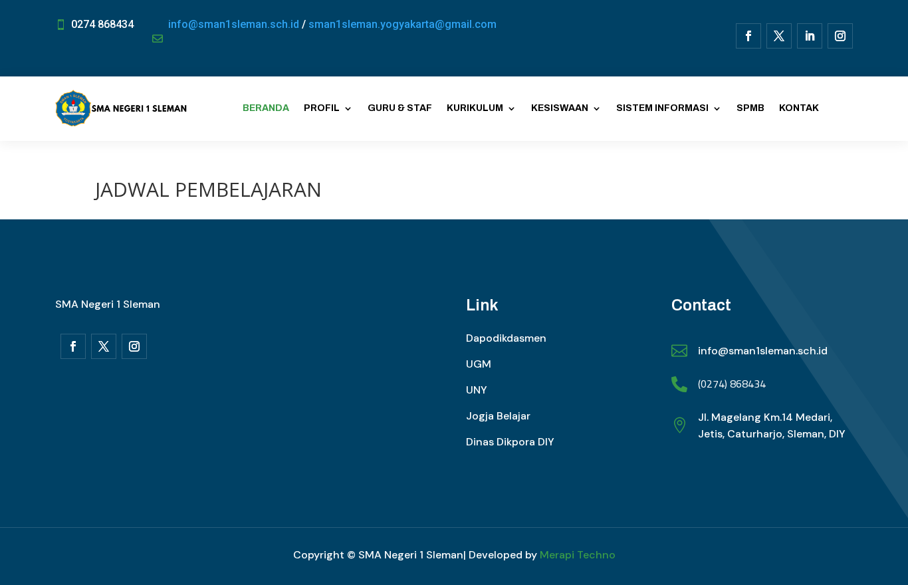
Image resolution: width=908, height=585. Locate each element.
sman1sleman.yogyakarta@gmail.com (402, 24)
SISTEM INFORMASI (662, 108)
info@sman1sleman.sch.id (233, 24)
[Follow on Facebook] (748, 36)
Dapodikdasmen (506, 338)
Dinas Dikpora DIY (510, 442)
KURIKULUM (475, 108)
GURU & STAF (400, 108)
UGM (478, 364)
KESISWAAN (559, 108)
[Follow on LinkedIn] (809, 36)
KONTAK (799, 108)
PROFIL (322, 108)
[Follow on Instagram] (840, 36)
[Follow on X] (779, 36)
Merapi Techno (578, 555)
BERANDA (266, 108)
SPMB (750, 108)
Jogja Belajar (498, 416)
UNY (476, 390)
